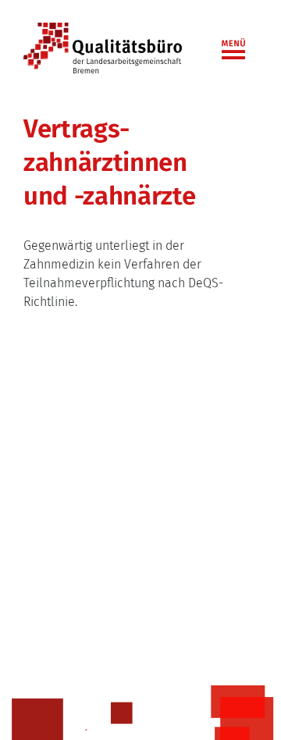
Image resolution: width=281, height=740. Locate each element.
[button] (238, 45)
